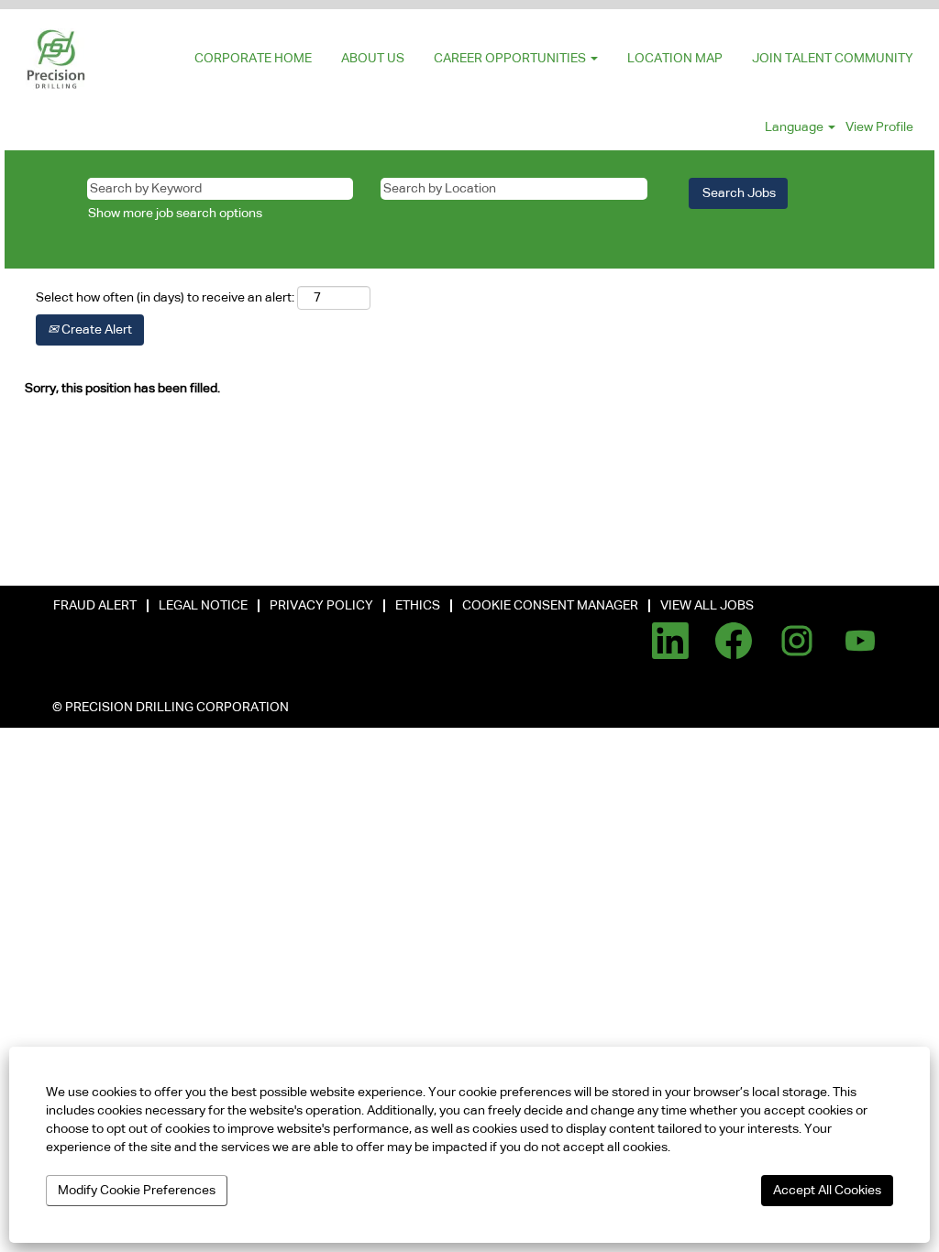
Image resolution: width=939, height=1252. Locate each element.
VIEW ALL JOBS (707, 605)
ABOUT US (372, 58)
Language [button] (795, 127)
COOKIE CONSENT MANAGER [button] (550, 605)
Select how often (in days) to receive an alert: (165, 297)
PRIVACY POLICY (321, 605)
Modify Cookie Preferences (136, 1190)
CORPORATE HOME (253, 58)
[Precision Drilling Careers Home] (58, 59)
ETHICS (417, 605)
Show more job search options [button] (175, 213)
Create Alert (95, 330)
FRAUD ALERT (95, 605)
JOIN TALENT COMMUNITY (832, 58)
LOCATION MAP (675, 58)
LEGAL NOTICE (203, 605)
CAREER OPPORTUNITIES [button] (511, 58)
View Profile (879, 127)
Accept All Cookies (827, 1190)
